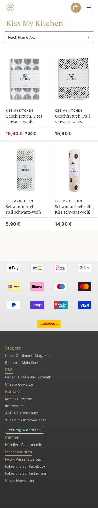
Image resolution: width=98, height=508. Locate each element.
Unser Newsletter (19, 480)
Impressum (14, 406)
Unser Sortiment (18, 355)
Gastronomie (31, 444)
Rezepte (12, 362)
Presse (26, 399)
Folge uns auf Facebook (25, 466)
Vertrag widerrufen (25, 430)
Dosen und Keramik (34, 377)
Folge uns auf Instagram (25, 473)
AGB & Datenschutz (21, 413)
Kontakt (11, 399)
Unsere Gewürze (19, 384)
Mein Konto (31, 362)
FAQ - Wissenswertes (23, 459)
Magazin (42, 355)
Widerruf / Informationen (26, 420)
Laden (10, 377)
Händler (11, 444)
